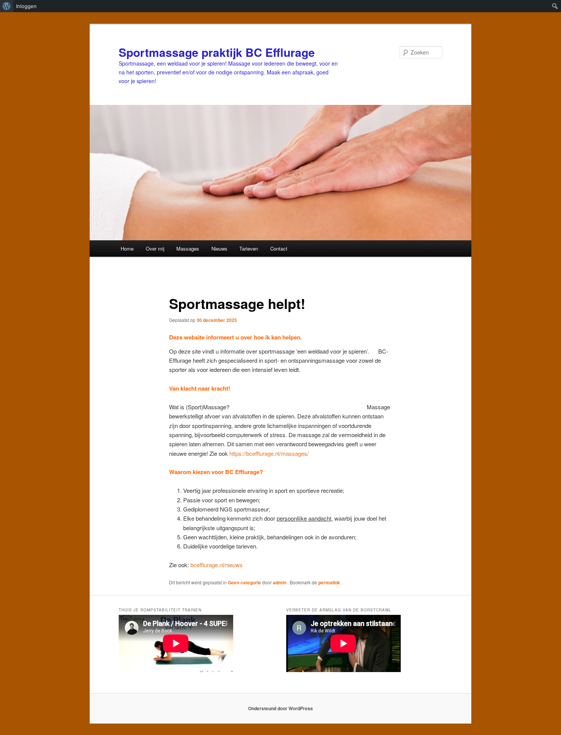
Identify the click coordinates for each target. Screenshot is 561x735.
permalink (329, 582)
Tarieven (248, 248)
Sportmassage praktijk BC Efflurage (217, 52)
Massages (187, 248)
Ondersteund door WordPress (280, 708)
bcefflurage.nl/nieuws (216, 565)
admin (280, 582)
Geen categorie (244, 582)
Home (127, 248)
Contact (278, 248)
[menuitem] (6, 6)
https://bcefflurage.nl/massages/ (269, 453)
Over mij (155, 248)
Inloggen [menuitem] (26, 6)
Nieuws (219, 248)
